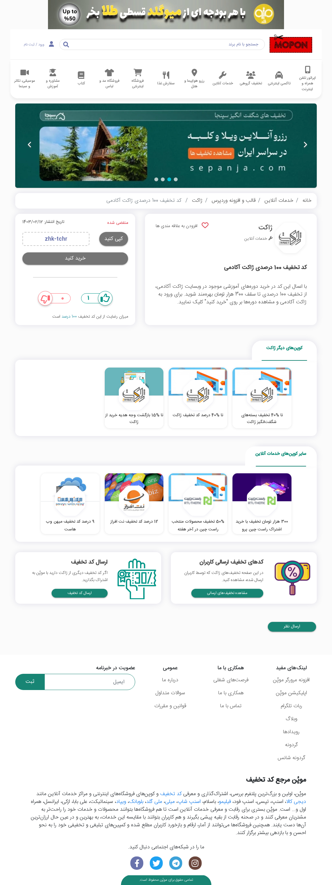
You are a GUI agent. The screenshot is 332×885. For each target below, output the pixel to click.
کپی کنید (113, 239)
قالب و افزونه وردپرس (233, 200)
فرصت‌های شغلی (230, 680)
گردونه (291, 745)
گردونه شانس (291, 758)
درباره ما (170, 680)
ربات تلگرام (291, 706)
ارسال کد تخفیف (79, 593)
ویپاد (121, 801)
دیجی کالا (296, 801)
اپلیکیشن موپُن (291, 693)
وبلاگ (291, 719)
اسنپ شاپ (189, 801)
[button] (176, 179)
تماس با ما (231, 706)
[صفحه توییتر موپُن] (156, 863)
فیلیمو (225, 801)
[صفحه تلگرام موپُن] (175, 863)
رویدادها (291, 732)
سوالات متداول (170, 693)
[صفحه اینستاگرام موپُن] (195, 863)
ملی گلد (154, 801)
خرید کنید (75, 258)
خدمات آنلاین (279, 200)
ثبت (30, 681)
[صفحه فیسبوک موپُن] (137, 863)
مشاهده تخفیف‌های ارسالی (227, 593)
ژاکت (197, 200)
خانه (307, 200)
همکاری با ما (230, 693)
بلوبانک (136, 801)
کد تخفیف (171, 794)
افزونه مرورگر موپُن (291, 680)
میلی (170, 801)
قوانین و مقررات (170, 706)
